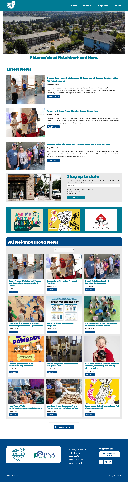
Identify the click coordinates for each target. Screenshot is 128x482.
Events (87, 5)
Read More (52, 97)
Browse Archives (62, 427)
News (74, 5)
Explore (103, 5)
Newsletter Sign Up (108, 454)
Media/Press (74, 459)
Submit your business (74, 454)
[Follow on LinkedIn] (110, 462)
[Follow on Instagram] (106, 462)
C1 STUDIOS (118, 476)
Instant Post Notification (77, 192)
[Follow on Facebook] (101, 462)
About (119, 5)
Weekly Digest (74, 193)
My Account (74, 463)
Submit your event (77, 449)
